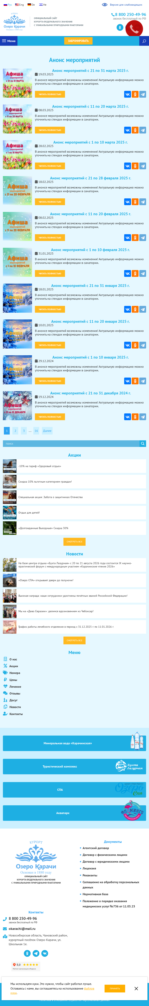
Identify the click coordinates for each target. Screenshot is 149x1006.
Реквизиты (90, 875)
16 (36, 431)
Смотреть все (74, 541)
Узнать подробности (20, 21)
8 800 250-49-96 (23, 920)
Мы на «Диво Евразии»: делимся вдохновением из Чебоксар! (56, 611)
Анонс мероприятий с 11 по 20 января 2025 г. (90, 321)
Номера (14, 673)
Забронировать (78, 41)
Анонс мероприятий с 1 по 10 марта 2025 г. (90, 142)
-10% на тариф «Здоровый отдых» (39, 466)
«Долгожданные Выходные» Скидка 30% (43, 528)
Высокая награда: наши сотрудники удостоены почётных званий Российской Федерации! (72, 595)
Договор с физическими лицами (105, 855)
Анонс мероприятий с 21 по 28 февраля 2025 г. (90, 178)
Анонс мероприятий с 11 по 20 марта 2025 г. (90, 106)
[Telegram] (142, 94)
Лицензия (89, 868)
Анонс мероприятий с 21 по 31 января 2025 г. (90, 285)
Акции (13, 666)
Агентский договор (96, 848)
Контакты (16, 714)
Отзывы (14, 693)
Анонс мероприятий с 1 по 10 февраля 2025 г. (90, 249)
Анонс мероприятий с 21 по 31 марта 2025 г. (90, 70)
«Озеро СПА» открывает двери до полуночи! (45, 580)
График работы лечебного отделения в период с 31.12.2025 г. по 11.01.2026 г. (66, 626)
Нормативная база (95, 894)
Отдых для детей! (29, 512)
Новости (15, 707)
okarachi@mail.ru (22, 928)
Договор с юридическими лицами (106, 861)
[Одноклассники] (135, 94)
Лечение (15, 686)
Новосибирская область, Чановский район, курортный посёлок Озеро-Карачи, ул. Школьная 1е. (38, 939)
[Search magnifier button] (142, 443)
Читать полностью (50, 94)
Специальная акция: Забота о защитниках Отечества (50, 497)
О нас (13, 659)
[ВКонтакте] (127, 94)
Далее (47, 431)
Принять (115, 988)
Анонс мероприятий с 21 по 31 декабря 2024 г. (90, 393)
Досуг (13, 700)
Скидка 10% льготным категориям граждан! (45, 481)
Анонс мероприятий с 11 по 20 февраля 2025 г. (90, 213)
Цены (13, 680)
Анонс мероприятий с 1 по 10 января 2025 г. (90, 357)
